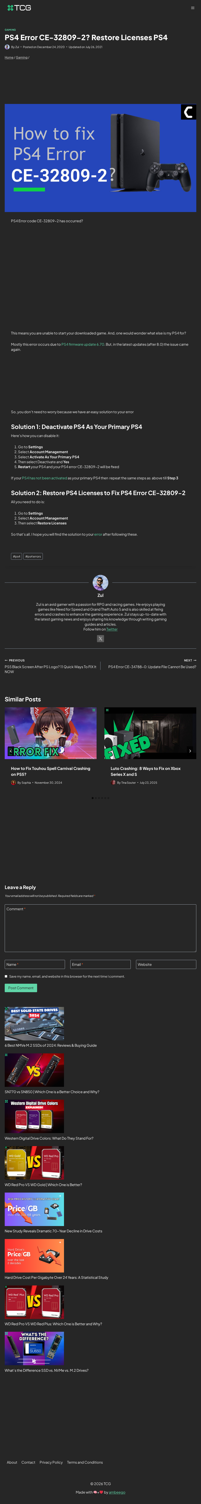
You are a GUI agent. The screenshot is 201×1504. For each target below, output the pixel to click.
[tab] (93, 798)
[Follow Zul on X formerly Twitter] (100, 638)
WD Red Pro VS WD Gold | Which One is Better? (43, 1184)
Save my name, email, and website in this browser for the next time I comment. (67, 976)
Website (145, 964)
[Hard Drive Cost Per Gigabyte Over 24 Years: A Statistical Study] (34, 1255)
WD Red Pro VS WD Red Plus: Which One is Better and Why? (53, 1324)
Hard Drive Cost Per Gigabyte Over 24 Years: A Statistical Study (56, 1277)
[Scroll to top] (191, 1452)
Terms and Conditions (85, 1462)
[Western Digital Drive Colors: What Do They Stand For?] (34, 1116)
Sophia (26, 782)
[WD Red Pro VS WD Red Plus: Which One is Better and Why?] (34, 1302)
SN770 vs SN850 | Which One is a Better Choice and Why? (52, 1091)
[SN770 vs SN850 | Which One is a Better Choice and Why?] (34, 1070)
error (98, 534)
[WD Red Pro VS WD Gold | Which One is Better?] (34, 1163)
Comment (16, 909)
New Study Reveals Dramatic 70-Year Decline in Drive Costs (53, 1231)
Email (77, 964)
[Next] (190, 751)
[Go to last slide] (11, 751)
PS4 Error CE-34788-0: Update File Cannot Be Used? (152, 663)
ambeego (117, 1492)
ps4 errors (33, 556)
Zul (17, 47)
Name (12, 964)
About (12, 1462)
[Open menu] (192, 8)
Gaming (10, 29)
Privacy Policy (51, 1462)
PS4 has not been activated (44, 478)
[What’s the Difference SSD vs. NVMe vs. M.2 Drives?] (34, 1348)
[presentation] (51, 733)
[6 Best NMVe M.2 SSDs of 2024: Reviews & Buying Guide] (34, 1023)
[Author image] (7, 46)
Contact (28, 1462)
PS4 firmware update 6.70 (82, 344)
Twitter (112, 629)
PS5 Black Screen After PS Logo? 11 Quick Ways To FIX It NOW (50, 666)
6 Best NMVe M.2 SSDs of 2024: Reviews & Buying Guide (51, 1045)
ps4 (16, 556)
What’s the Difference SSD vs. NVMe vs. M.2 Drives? (47, 1370)
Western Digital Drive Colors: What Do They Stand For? (49, 1138)
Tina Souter (128, 782)
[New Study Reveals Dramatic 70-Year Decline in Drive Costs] (34, 1209)
